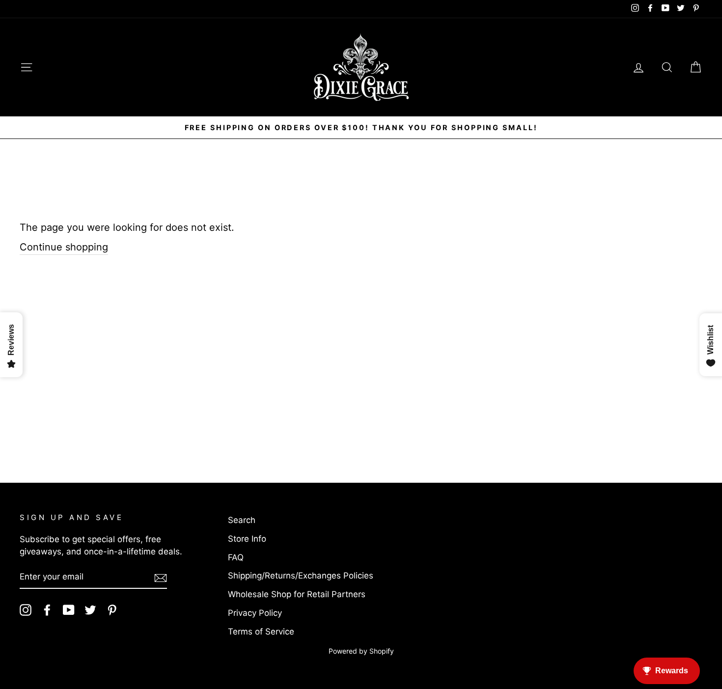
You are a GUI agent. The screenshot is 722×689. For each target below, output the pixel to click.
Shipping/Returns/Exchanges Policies (300, 575)
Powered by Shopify (361, 651)
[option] (361, 127)
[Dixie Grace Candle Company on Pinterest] (112, 610)
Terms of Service (261, 631)
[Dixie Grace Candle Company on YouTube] (69, 610)
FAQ (236, 557)
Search (241, 520)
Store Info (247, 539)
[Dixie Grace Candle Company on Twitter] (90, 610)
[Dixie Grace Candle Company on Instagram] (25, 610)
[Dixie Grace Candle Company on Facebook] (47, 610)
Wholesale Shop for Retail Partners (296, 594)
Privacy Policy (255, 613)
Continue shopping (64, 247)
